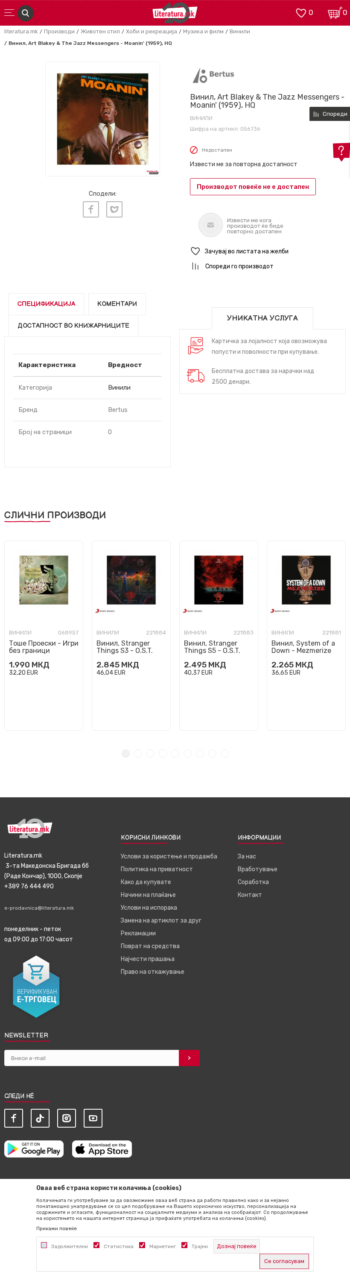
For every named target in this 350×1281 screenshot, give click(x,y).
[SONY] (105, 611)
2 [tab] (138, 753)
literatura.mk (21, 31)
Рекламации (138, 933)
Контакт (250, 895)
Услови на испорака (149, 907)
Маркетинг (162, 1246)
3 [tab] (150, 753)
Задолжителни (69, 1246)
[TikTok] (40, 1118)
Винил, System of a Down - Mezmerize (303, 647)
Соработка (253, 882)
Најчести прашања (148, 959)
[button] (268, 251)
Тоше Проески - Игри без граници (44, 647)
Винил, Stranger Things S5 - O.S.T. (212, 647)
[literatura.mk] (175, 15)
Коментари (117, 304)
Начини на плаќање (148, 895)
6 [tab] (188, 753)
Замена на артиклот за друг (161, 920)
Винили (240, 31)
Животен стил (100, 31)
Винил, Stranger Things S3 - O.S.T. (124, 647)
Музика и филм (203, 31)
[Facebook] (91, 209)
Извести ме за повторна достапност (244, 164)
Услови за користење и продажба (169, 856)
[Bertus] (213, 75)
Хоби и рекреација (151, 31)
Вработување (257, 869)
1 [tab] (126, 753)
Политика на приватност (157, 869)
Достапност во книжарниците (73, 326)
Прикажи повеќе (56, 1228)
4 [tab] (163, 753)
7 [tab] (200, 753)
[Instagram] (66, 1118)
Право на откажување (152, 971)
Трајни (200, 1246)
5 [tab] (175, 753)
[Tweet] (114, 209)
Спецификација (46, 304)
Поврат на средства (150, 946)
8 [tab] (212, 753)
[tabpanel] (43, 636)
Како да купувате (146, 882)
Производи (59, 31)
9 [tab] (225, 753)
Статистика (119, 1246)
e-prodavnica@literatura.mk (39, 908)
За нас (247, 856)
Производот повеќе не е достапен (253, 187)
